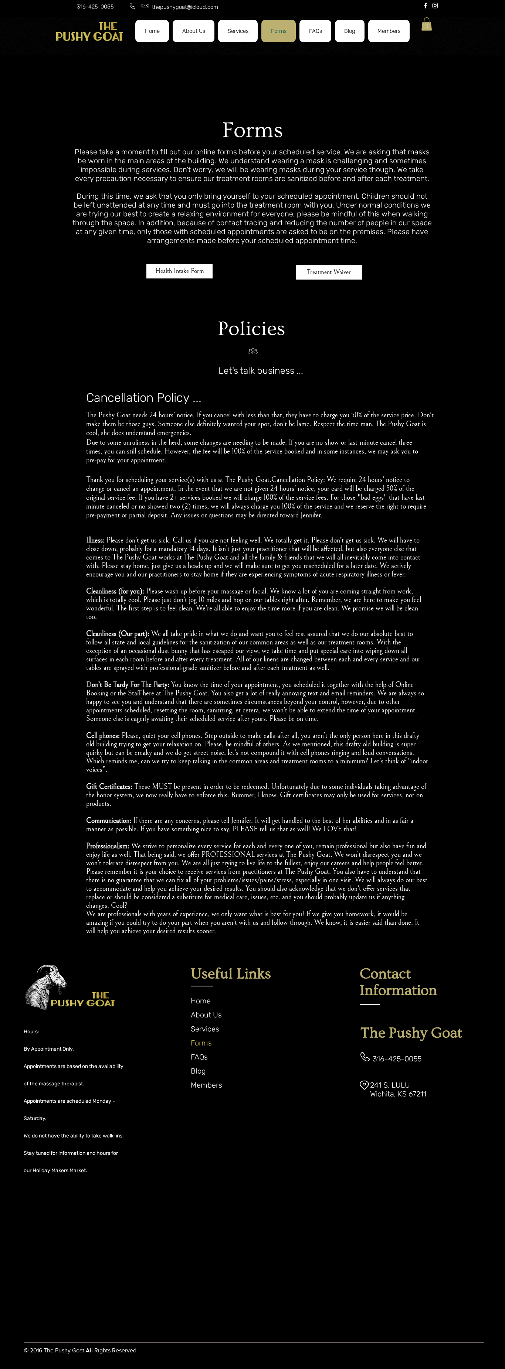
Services (205, 1028)
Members (206, 1085)
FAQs (199, 1057)
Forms (201, 1042)
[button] (238, 31)
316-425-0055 (95, 6)
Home (201, 1000)
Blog (198, 1071)
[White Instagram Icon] (435, 5)
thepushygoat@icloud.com (185, 7)
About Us (206, 1014)
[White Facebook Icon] (425, 5)
